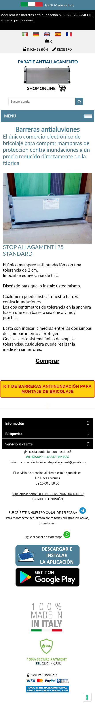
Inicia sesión (37, 49)
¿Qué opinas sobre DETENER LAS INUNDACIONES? (47, 494)
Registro (64, 49)
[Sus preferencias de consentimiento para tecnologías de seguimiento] (87, 697)
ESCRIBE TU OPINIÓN (47, 499)
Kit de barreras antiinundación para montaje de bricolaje (47, 389)
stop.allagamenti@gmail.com (67, 462)
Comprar (47, 360)
